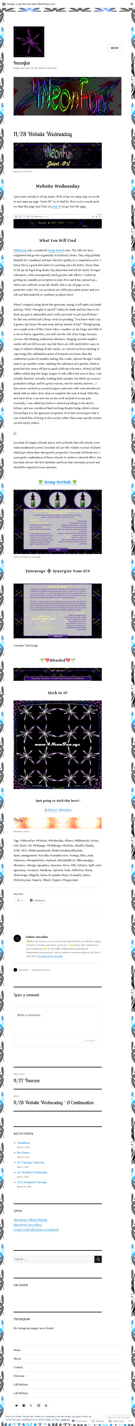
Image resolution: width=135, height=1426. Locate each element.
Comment (89, 1040)
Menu (115, 48)
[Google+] (31, 1406)
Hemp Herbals (56, 250)
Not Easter (23, 1152)
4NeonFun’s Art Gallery (28, 1225)
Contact (18, 1367)
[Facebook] (24, 1406)
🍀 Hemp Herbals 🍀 (57, 482)
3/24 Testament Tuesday (32, 1182)
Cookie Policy (66, 1420)
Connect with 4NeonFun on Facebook (36, 1230)
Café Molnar (21, 1384)
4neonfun (22, 63)
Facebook (21, 1285)
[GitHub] (39, 1406)
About (17, 1358)
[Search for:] (54, 1259)
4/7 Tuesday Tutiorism (30, 1162)
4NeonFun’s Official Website (30, 1220)
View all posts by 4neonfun (50, 956)
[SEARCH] (98, 1259)
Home (17, 1350)
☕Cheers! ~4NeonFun (57, 810)
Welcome (19, 1376)
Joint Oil (57, 206)
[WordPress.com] (46, 1406)
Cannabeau (23, 1143)
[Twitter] (17, 1406)
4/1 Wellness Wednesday (32, 1172)
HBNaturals (20, 250)
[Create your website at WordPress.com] (67, 4)
